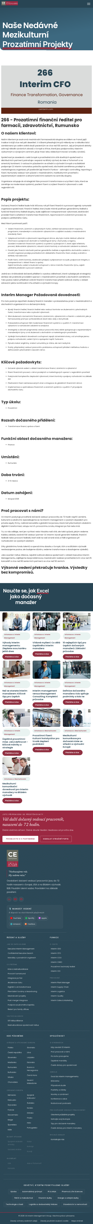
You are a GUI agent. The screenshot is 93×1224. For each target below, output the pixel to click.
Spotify (31, 918)
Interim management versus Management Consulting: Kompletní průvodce (45, 695)
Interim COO (56, 957)
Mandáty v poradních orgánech (22, 957)
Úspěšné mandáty (59, 1060)
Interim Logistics (58, 991)
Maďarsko (12, 1062)
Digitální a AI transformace (19, 987)
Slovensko (12, 1057)
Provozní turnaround (17, 973)
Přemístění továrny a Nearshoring (22, 991)
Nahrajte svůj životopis (60, 1119)
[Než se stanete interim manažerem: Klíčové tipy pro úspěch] (16, 670)
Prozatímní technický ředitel (63, 966)
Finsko (29, 1118)
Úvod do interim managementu (64, 1076)
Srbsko (11, 1077)
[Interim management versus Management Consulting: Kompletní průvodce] (46, 670)
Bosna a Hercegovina (32, 1069)
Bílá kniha (55, 1081)
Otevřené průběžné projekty (63, 1114)
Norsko (30, 1108)
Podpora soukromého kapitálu (21, 1005)
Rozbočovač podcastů (61, 1103)
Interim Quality (57, 996)
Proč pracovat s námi (60, 1052)
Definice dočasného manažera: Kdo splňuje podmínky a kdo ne (76, 693)
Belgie (10, 1120)
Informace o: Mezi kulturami (45, 731)
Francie (11, 1110)
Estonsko (31, 1062)
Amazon (16, 924)
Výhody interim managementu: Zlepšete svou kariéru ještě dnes (14, 647)
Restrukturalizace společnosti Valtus (23, 1025)
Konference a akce (59, 1099)
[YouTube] (15, 899)
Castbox (31, 924)
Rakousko (12, 1100)
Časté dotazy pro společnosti (64, 1065)
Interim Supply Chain (60, 987)
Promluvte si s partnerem (20, 839)
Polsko (10, 1047)
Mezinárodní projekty (17, 996)
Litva (29, 1052)
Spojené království (31, 1096)
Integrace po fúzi (15, 978)
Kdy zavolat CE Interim (60, 1047)
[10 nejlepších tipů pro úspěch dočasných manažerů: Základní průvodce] (77, 621)
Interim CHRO (56, 962)
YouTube (17, 918)
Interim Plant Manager (60, 982)
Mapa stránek (77, 1221)
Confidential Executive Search (20, 953)
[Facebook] (21, 899)
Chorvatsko (13, 1082)
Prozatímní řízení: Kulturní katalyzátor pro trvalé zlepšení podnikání (46, 740)
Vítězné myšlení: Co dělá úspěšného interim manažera (46, 645)
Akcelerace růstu (15, 982)
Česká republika (15, 1052)
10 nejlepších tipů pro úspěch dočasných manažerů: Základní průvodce (74, 647)
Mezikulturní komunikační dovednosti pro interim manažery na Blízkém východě (15, 789)
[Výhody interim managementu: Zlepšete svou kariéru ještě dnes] (16, 621)
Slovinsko (31, 1047)
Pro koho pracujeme (60, 1056)
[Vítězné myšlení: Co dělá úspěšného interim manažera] (46, 621)
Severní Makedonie (32, 1081)
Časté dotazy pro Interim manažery (66, 1128)
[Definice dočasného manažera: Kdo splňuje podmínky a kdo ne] (77, 670)
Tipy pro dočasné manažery (63, 1123)
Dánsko (30, 1113)
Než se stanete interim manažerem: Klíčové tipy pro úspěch (14, 693)
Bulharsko (12, 1072)
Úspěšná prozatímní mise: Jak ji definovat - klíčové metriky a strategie (15, 743)
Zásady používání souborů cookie (54, 1221)
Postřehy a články (58, 1090)
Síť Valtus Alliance (15, 1020)
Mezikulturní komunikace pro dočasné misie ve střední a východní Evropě (73, 741)
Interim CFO (56, 953)
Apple (44, 918)
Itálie (10, 1129)
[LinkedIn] (9, 899)
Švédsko (30, 1103)
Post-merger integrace (18, 1000)
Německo (12, 1095)
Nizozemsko (13, 1115)
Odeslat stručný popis (56, 839)
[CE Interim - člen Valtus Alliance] (35, 858)
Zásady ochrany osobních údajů (23, 1221)
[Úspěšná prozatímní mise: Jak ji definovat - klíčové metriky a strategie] (16, 718)
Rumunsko (12, 1067)
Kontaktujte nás (57, 1139)
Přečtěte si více (12, 657)
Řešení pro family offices (18, 1009)
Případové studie (58, 1085)
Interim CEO (56, 949)
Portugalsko (32, 1128)
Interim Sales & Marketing (62, 1000)
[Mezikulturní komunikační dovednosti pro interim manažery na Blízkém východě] (16, 766)
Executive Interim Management (21, 949)
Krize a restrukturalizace (18, 969)
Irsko (29, 1123)
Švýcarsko (12, 1105)
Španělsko (12, 1125)
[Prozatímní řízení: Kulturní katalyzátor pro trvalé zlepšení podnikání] (46, 718)
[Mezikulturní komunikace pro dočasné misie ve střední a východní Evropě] (77, 718)
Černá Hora (32, 1075)
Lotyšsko (30, 1057)
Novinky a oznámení (60, 1094)
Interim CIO (55, 971)
